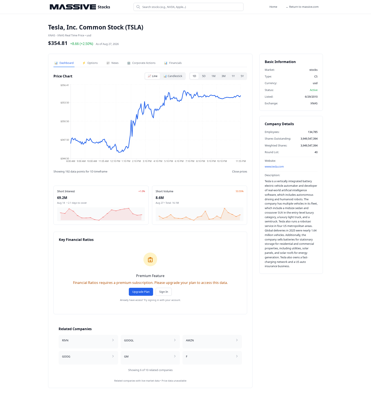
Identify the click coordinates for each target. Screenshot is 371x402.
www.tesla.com (274, 166)
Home (273, 7)
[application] (150, 124)
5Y (242, 76)
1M (213, 76)
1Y (233, 76)
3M (224, 76)
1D (194, 76)
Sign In (163, 292)
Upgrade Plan (141, 292)
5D (203, 76)
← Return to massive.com (302, 7)
